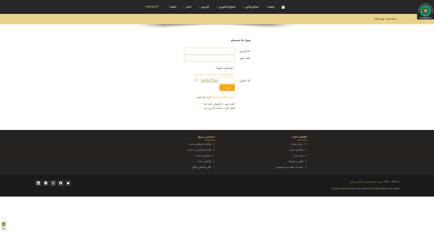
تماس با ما (298, 155)
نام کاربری (244, 51)
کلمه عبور (245, 58)
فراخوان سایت (204, 161)
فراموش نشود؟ (224, 68)
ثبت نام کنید (204, 97)
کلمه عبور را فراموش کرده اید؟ (219, 104)
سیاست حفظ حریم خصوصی (289, 167)
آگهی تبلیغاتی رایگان (201, 167)
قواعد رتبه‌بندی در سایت (199, 150)
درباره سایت (297, 144)
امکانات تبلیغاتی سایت (200, 144)
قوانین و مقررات (295, 161)
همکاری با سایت (203, 155)
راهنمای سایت (296, 150)
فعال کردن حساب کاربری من (219, 108)
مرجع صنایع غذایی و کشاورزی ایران (366, 182)
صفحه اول (392, 19)
